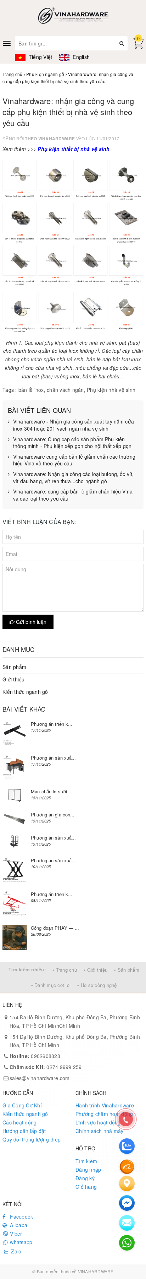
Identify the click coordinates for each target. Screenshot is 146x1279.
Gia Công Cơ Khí (22, 1105)
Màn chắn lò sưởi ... (52, 791)
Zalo (15, 1251)
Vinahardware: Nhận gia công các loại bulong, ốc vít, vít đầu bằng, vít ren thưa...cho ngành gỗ (73, 478)
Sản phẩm (14, 666)
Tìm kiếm (86, 1161)
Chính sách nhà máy (99, 1130)
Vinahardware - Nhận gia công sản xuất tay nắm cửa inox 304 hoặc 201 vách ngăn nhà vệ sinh (73, 425)
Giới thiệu (13, 679)
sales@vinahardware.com (40, 1077)
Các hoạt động (19, 1122)
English (80, 56)
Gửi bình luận (30, 621)
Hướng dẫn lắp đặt (24, 1130)
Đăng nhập (88, 1169)
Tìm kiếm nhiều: (27, 969)
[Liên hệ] (127, 1183)
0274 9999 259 (46, 1066)
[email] (127, 1203)
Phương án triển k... (52, 724)
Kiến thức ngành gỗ (25, 691)
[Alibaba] (127, 1166)
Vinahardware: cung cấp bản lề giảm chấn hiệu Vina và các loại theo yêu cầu (73, 495)
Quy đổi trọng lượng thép (31, 1139)
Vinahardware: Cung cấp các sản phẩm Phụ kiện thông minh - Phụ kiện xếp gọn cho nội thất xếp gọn (72, 443)
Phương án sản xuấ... (53, 757)
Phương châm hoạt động (104, 1113)
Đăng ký (85, 1178)
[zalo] (127, 1146)
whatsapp (20, 1242)
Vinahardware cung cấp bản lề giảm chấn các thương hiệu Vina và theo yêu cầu (74, 460)
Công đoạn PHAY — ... (55, 927)
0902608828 (35, 1055)
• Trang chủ (64, 969)
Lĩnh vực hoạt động (98, 1122)
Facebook (21, 1216)
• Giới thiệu (95, 969)
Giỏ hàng (86, 1186)
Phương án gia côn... (53, 814)
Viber (15, 1233)
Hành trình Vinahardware (104, 1105)
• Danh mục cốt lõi (51, 985)
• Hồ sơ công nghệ (97, 985)
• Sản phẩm (126, 969)
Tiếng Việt (39, 56)
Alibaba (18, 1225)
